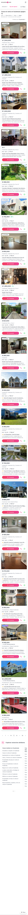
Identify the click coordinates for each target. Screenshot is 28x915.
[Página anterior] (2, 735)
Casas (20, 15)
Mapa (24, 912)
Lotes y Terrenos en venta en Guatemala (12, 757)
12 (16, 735)
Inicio (2, 15)
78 (22, 735)
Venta (15, 15)
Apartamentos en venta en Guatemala (11, 755)
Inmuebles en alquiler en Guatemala (10, 750)
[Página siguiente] (25, 735)
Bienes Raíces (9, 15)
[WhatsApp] (24, 52)
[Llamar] (21, 52)
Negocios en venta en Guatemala (10, 767)
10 (10, 735)
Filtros (23, 6)
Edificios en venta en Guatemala (10, 776)
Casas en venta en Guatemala (9, 753)
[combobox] (19, 19)
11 (13, 735)
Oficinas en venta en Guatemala (9, 774)
